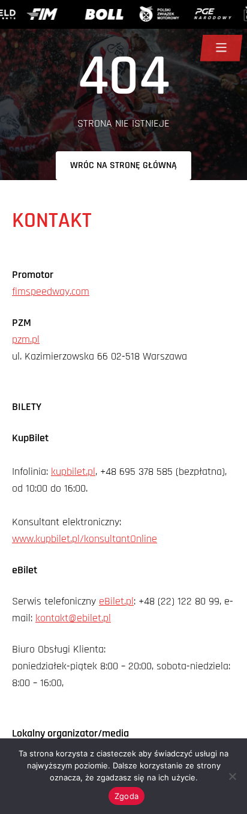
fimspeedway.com (50, 291)
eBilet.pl (116, 601)
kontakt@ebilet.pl (73, 618)
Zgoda (126, 796)
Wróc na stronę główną (123, 165)
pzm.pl (26, 339)
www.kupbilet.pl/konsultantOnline (84, 539)
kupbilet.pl (73, 471)
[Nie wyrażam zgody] (232, 776)
